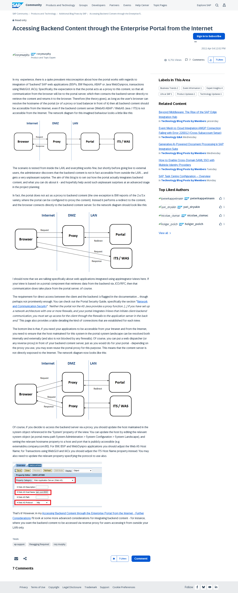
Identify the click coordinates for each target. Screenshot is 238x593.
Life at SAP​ (165, 94)
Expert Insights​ (214, 88)
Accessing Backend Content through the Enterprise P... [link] (115, 14)
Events (127, 5)
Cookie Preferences (124, 587)
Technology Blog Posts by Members (183, 121)
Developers (98, 5)
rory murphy (59, 544)
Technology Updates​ (210, 94)
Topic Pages (160, 5)
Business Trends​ (168, 88)
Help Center (142, 5)
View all (163, 233)
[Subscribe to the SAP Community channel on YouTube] (209, 587)
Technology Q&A (171, 137)
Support (104, 587)
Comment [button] (141, 558)
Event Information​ (191, 88)
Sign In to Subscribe (209, 36)
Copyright (53, 587)
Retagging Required (39, 544)
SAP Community (20, 14)
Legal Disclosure (72, 587)
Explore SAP (204, 5)
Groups (83, 5)
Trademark (91, 587)
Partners (114, 5)
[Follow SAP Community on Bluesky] (203, 587)
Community (34, 4)
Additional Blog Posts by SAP (72, 14)
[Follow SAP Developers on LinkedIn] (216, 587)
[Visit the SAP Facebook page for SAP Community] (197, 587)
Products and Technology (60, 5)
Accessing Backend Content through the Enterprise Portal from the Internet (113, 28)
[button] (211, 60)
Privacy (24, 587)
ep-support (19, 544)
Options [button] (195, 42)
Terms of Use (38, 587)
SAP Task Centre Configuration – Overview (184, 176)
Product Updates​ (185, 94)
